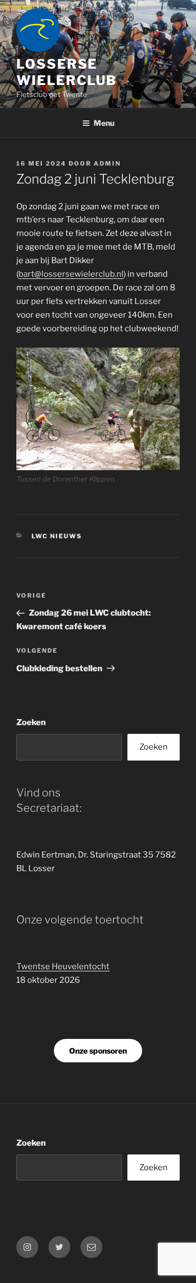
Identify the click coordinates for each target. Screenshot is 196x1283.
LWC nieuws (57, 536)
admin (107, 163)
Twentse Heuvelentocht (62, 966)
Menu (104, 122)
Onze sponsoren (98, 1050)
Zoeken (31, 722)
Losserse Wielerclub (66, 72)
